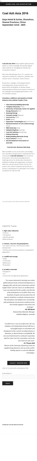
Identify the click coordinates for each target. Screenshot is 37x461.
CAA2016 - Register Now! (18, 363)
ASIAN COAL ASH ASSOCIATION (18, 4)
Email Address (7, 373)
